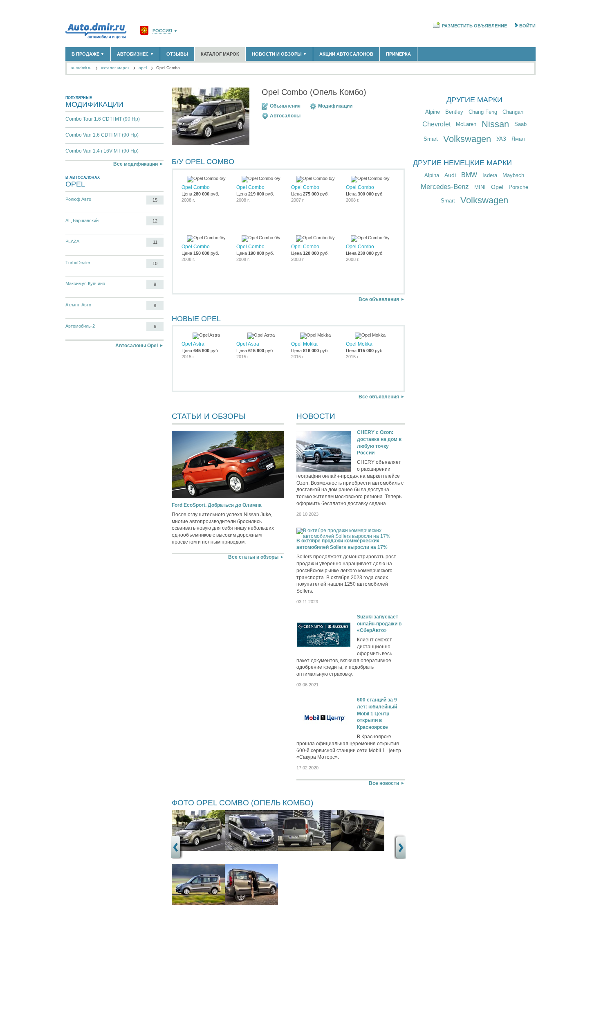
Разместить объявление (474, 25)
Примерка (398, 54)
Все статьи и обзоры (253, 557)
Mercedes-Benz (445, 187)
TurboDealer (77, 262)
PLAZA (72, 241)
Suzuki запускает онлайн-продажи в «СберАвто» (379, 624)
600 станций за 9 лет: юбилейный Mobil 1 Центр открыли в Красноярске (377, 713)
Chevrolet (436, 124)
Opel (497, 187)
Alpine (432, 112)
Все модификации (135, 164)
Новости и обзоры (279, 54)
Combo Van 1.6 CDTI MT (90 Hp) (102, 135)
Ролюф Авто (78, 199)
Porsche (518, 187)
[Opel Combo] (198, 849)
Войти (527, 25)
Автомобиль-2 (80, 326)
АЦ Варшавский (82, 220)
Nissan (495, 124)
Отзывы (177, 54)
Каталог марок (220, 54)
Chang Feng (483, 112)
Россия (162, 31)
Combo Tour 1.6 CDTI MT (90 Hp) (102, 119)
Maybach (513, 175)
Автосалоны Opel (136, 345)
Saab (520, 124)
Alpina (431, 175)
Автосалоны (285, 116)
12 (154, 220)
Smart (431, 139)
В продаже (88, 54)
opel (143, 67)
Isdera (489, 175)
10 (154, 263)
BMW (469, 174)
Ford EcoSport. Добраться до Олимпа (217, 505)
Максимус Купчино (85, 283)
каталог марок (115, 67)
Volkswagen (467, 139)
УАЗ (501, 139)
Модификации (335, 106)
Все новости (384, 783)
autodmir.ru (81, 67)
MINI (480, 187)
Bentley (454, 112)
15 (154, 200)
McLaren (466, 124)
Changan (512, 112)
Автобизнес (135, 54)
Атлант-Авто (78, 304)
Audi (450, 175)
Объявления (285, 106)
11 (155, 242)
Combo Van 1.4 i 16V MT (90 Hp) (102, 151)
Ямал (518, 139)
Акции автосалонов (346, 54)
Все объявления (379, 299)
